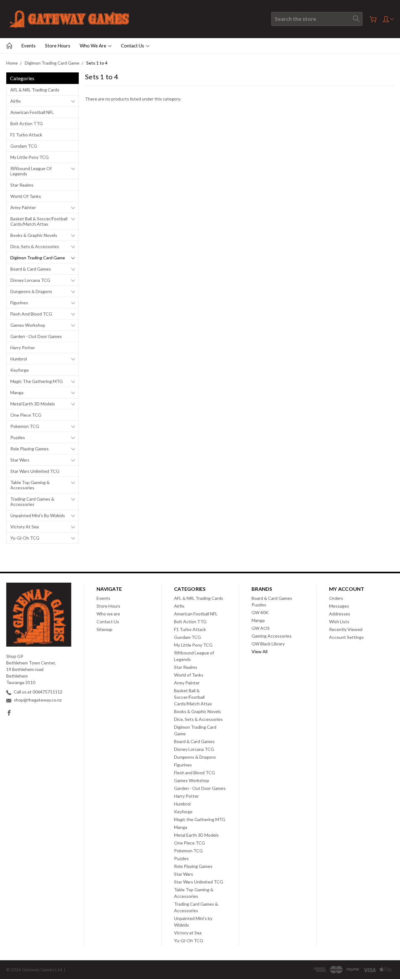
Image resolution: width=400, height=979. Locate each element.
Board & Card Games (30, 269)
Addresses (339, 613)
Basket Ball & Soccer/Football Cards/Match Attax (39, 221)
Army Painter (23, 207)
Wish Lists (339, 621)
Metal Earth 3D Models (32, 403)
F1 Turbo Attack (26, 134)
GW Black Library (268, 643)
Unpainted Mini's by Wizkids (37, 515)
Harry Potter (22, 347)
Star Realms (21, 185)
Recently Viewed (345, 629)
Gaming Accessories (272, 636)
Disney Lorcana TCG (30, 280)
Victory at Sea (24, 526)
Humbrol (18, 358)
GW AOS (261, 628)
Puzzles (17, 437)
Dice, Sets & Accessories (34, 246)
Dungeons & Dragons (31, 291)
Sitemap (104, 629)
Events (28, 45)
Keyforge (19, 370)
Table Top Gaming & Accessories (30, 485)
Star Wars (19, 460)
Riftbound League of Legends (31, 171)
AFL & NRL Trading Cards (34, 89)
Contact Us (133, 45)
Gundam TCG (23, 146)
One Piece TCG (25, 415)
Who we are (93, 45)
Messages (339, 606)
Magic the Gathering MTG (36, 381)
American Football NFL (32, 112)
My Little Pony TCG (29, 157)
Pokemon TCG (24, 426)
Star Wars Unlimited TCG (34, 471)
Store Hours (57, 45)
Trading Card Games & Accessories (32, 501)
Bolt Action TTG (26, 123)
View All (260, 651)
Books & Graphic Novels (33, 235)
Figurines (19, 302)
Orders (336, 598)
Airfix (15, 101)
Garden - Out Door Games (36, 336)
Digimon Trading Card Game (37, 257)
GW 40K (260, 612)
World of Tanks (25, 196)
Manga (16, 392)
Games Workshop (27, 325)
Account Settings (346, 637)
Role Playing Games (29, 448)
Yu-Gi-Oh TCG (24, 538)
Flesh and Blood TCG (31, 313)
